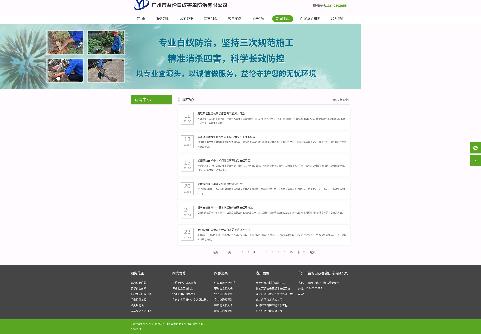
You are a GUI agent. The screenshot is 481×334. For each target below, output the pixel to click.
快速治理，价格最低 (184, 293)
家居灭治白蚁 (138, 282)
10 (291, 252)
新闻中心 (283, 19)
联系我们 (337, 19)
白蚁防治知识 (310, 19)
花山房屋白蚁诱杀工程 (269, 299)
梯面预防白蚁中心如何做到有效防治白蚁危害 (223, 160)
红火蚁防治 (137, 305)
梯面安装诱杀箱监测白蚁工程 (273, 288)
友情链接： (137, 328)
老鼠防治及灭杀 (223, 310)
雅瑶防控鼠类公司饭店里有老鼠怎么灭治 (221, 113)
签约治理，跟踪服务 (184, 282)
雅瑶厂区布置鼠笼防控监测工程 (274, 293)
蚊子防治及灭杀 (223, 293)
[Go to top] (475, 160)
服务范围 (162, 19)
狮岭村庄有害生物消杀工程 (271, 305)
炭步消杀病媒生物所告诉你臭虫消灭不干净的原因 (226, 136)
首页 (335, 99)
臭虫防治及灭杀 (223, 299)
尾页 (313, 252)
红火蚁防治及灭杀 (224, 282)
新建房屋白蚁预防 (141, 293)
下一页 (301, 252)
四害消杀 (210, 19)
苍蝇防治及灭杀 (223, 288)
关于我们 (258, 19)
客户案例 (234, 19)
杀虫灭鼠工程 (138, 299)
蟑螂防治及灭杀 (223, 305)
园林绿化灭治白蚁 (141, 310)
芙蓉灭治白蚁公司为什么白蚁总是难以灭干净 (223, 229)
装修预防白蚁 (138, 288)
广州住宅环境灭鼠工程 (269, 310)
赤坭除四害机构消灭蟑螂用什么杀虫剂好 (221, 183)
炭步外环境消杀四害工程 (270, 282)
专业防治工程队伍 (182, 288)
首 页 (141, 19)
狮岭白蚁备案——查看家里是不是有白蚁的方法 (225, 207)
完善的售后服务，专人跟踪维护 (190, 299)
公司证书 (186, 19)
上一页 (226, 252)
